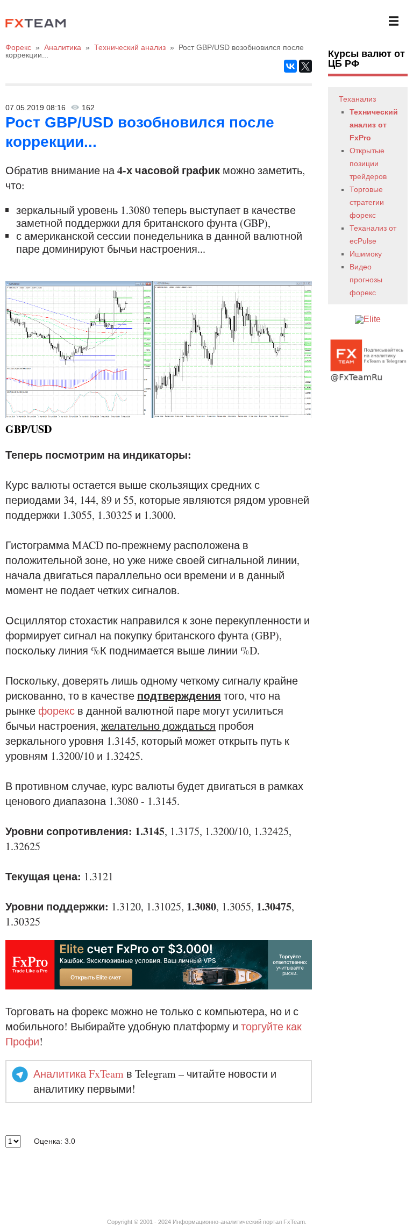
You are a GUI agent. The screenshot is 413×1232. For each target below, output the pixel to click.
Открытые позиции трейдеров (368, 163)
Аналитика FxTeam (78, 1073)
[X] (305, 66)
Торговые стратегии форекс (367, 202)
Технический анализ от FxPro (374, 125)
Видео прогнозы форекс (366, 279)
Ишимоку (366, 254)
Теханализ (357, 99)
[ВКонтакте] (290, 66)
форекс (56, 710)
